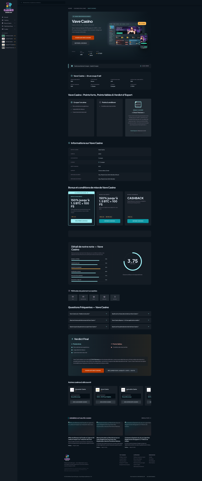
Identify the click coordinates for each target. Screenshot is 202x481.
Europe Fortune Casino (125, 464)
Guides (150, 457)
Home (70, 8)
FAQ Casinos (152, 462)
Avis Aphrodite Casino (131, 402)
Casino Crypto (137, 464)
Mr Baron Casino (123, 457)
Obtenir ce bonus (109, 221)
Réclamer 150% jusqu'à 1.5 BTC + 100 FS (121, 370)
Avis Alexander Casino (80, 402)
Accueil (5, 17)
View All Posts (146, 418)
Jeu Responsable (151, 476)
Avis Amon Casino (105, 402)
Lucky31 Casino (123, 459)
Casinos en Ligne (80, 8)
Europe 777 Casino (124, 462)
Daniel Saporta (134, 130)
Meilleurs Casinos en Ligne (139, 457)
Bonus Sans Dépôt (138, 459)
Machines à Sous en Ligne (139, 462)
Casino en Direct (137, 460)
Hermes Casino (123, 460)
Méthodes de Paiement (139, 466)
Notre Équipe (152, 460)
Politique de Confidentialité (137, 476)
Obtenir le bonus (81, 43)
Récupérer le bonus (81, 220)
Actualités (151, 459)
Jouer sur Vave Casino (83, 37)
